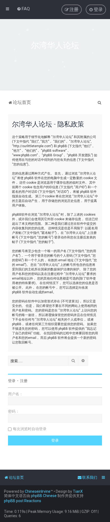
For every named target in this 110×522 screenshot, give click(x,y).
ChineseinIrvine (37, 491)
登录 (11, 381)
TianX (78, 491)
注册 (24, 381)
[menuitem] (23, 9)
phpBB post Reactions (22, 501)
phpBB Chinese (44, 496)
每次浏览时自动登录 (29, 429)
